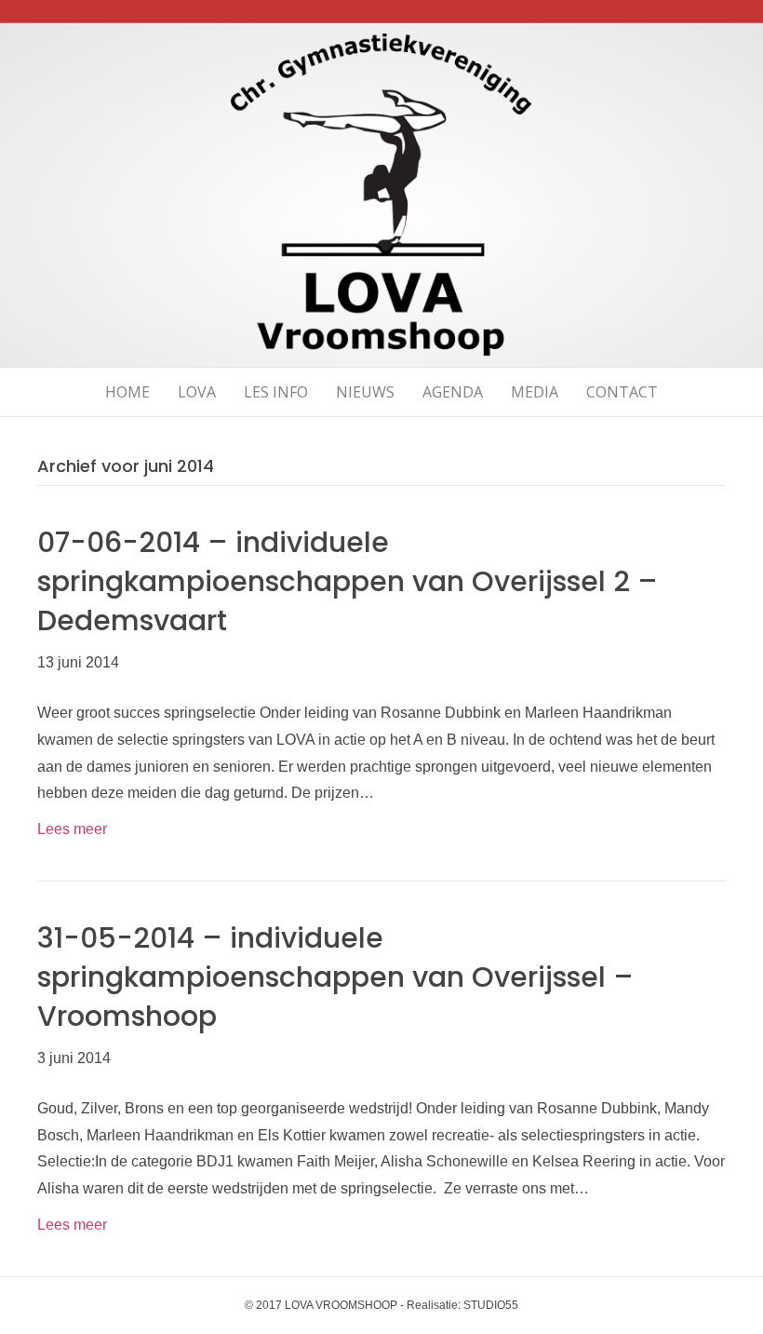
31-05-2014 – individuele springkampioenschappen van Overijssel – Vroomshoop (335, 977)
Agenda (452, 392)
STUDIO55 (490, 1305)
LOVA (197, 392)
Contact (622, 392)
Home (127, 392)
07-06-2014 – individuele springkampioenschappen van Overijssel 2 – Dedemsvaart (347, 581)
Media (534, 392)
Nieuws (365, 392)
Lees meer (72, 829)
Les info (276, 392)
